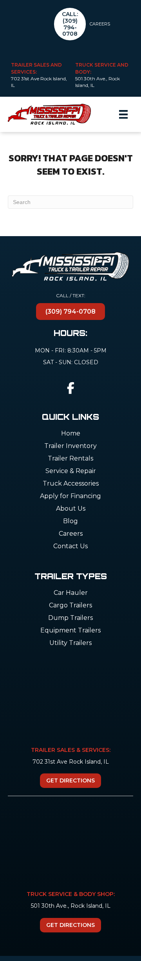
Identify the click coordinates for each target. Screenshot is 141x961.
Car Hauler (71, 593)
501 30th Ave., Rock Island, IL (70, 905)
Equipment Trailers (70, 630)
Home (70, 433)
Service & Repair (70, 471)
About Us (70, 509)
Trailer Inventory (70, 446)
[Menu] (123, 114)
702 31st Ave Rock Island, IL (71, 761)
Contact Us (70, 546)
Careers (100, 24)
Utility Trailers (70, 643)
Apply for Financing (70, 496)
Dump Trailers (70, 618)
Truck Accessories (71, 483)
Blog (70, 521)
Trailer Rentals (70, 458)
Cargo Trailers (70, 605)
